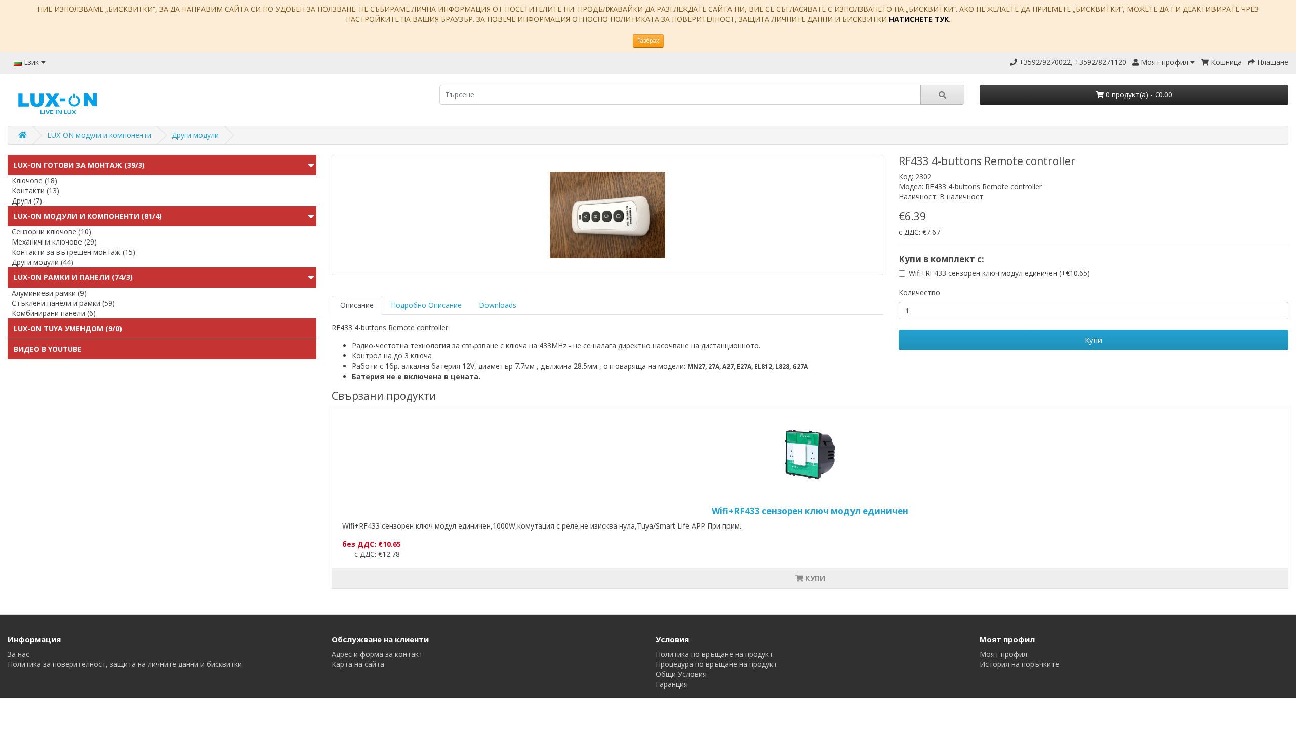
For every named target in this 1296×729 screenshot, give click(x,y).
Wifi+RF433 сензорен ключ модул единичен (810, 511)
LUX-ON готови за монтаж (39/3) (79, 165)
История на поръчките (1019, 664)
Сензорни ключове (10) (51, 231)
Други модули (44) (42, 262)
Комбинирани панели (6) (54, 313)
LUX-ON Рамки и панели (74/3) (73, 277)
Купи (1093, 340)
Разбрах (648, 40)
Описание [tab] (357, 305)
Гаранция (672, 684)
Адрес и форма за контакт (377, 654)
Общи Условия (681, 674)
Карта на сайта (358, 664)
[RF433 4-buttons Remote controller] (607, 215)
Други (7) (27, 201)
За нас (18, 654)
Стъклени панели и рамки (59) (63, 303)
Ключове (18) (34, 180)
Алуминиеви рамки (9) (49, 293)
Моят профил (1003, 654)
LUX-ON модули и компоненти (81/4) (88, 216)
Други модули (195, 135)
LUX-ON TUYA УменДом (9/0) (68, 328)
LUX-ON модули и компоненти (99, 135)
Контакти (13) (35, 190)
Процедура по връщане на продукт (716, 664)
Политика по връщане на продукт (714, 654)
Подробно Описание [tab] (426, 305)
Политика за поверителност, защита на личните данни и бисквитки (125, 664)
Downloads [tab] (497, 305)
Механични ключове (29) (54, 242)
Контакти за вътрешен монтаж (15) (73, 252)
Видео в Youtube (48, 349)
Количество (919, 292)
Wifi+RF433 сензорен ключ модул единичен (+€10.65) (999, 273)
